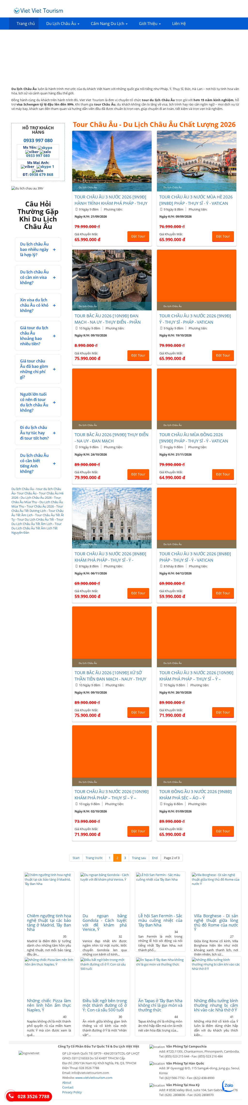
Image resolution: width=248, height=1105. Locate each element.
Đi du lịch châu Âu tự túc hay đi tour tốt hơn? (34, 433)
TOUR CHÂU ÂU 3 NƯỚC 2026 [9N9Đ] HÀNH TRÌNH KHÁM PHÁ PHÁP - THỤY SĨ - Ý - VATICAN (111, 203)
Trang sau (139, 858)
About (66, 1082)
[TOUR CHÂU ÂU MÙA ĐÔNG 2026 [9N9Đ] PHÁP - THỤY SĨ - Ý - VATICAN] (196, 398)
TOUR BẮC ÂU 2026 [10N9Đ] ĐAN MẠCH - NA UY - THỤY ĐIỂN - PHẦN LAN (108, 322)
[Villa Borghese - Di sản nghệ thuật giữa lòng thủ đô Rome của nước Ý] (216, 891)
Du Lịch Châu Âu (61, 23)
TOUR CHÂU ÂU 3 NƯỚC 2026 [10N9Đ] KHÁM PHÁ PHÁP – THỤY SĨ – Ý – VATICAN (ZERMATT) (196, 679)
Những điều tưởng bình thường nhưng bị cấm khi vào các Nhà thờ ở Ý (216, 1005)
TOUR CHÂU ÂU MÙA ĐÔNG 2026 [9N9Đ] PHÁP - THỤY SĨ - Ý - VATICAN (193, 438)
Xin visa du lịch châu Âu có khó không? (34, 305)
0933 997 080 (38, 140)
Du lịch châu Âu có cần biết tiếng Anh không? (34, 463)
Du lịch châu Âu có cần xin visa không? (34, 277)
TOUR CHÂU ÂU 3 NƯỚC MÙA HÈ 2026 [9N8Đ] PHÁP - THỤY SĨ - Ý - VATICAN (196, 200)
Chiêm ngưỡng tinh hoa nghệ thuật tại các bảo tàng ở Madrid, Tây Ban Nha (49, 922)
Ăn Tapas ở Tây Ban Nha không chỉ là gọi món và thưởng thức (160, 1005)
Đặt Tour (138, 236)
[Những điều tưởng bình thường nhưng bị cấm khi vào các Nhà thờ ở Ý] (216, 976)
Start (76, 858)
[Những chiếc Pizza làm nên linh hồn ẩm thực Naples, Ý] (49, 976)
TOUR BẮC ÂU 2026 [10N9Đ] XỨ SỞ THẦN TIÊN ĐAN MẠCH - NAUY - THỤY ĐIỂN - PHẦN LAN (110, 679)
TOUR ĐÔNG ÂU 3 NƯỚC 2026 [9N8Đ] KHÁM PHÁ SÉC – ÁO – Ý (195, 795)
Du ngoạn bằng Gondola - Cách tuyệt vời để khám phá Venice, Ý (105, 922)
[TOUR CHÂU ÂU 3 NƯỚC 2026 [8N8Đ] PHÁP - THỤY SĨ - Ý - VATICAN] (196, 518)
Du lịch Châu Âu (22, 489)
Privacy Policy (72, 1092)
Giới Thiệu (148, 23)
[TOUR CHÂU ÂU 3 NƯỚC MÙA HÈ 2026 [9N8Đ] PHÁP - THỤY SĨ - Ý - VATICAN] (196, 161)
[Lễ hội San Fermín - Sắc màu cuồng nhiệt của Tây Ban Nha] (160, 891)
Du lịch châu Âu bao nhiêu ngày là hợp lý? (34, 249)
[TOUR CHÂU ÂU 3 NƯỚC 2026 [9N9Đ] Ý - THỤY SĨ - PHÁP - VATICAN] (196, 280)
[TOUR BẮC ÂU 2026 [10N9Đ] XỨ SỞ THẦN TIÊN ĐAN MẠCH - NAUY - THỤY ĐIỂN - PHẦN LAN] (112, 636)
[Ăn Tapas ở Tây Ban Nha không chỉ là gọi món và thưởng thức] (160, 976)
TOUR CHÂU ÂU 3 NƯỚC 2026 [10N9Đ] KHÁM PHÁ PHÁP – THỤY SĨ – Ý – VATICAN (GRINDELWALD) (112, 798)
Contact (68, 1087)
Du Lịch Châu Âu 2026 (36, 497)
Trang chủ (26, 23)
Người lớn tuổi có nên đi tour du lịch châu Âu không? (34, 402)
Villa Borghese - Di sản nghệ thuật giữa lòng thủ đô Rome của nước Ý (216, 922)
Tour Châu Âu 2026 (40, 506)
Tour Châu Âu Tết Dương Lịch (37, 508)
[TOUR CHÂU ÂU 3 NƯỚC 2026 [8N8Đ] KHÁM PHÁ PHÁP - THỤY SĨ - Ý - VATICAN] (112, 518)
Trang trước (94, 858)
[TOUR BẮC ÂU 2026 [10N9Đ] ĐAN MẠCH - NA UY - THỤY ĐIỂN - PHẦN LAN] (112, 280)
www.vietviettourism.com (93, 1077)
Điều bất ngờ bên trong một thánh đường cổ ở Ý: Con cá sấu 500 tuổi (105, 1005)
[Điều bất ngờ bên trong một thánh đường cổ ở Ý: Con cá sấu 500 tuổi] (104, 976)
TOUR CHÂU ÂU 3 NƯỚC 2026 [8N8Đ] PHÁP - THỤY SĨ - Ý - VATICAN (195, 557)
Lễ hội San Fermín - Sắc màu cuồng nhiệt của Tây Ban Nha (160, 920)
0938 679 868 (41, 174)
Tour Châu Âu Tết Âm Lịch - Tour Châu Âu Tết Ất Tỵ (37, 515)
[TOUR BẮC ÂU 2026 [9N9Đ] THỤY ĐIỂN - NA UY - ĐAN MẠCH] (112, 398)
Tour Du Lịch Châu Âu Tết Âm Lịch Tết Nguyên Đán (36, 528)
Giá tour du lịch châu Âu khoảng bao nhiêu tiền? (34, 335)
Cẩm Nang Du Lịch (108, 23)
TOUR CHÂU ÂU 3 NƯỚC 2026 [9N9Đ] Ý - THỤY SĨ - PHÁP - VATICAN (195, 319)
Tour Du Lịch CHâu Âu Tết (35, 519)
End (155, 858)
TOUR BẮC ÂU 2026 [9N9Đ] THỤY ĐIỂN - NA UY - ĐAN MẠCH (111, 438)
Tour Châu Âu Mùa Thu (36, 499)
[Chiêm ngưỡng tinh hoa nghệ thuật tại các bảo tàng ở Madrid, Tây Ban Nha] (49, 891)
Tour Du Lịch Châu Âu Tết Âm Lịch (37, 521)
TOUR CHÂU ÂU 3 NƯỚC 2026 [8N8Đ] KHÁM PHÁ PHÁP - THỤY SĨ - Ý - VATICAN (110, 560)
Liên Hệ (179, 23)
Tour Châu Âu (27, 493)
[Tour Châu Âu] (38, 10)
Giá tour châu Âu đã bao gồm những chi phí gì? (34, 369)
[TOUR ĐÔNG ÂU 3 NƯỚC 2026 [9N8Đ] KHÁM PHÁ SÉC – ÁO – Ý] (196, 755)
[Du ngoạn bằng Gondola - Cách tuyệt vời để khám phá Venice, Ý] (104, 891)
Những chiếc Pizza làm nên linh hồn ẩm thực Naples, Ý (49, 1005)
